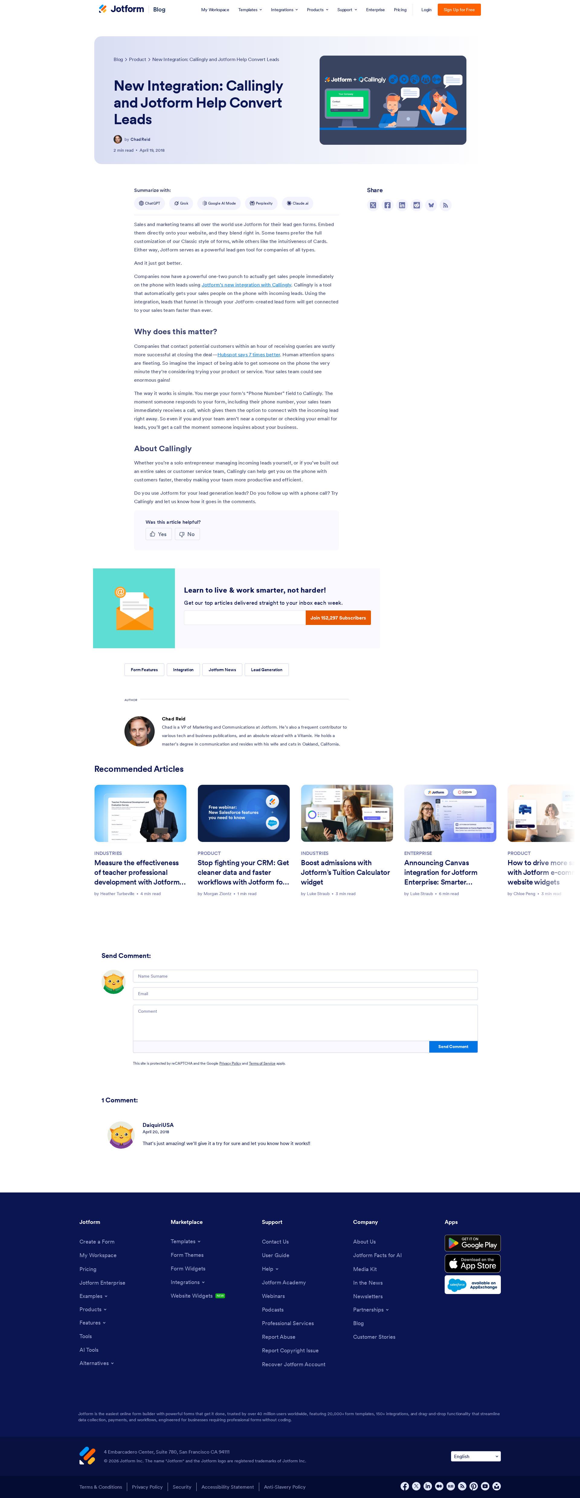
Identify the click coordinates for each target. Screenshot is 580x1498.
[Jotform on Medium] (439, 1486)
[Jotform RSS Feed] (462, 1486)
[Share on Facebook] (388, 205)
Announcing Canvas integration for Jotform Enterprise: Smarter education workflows (441, 873)
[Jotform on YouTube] (485, 1486)
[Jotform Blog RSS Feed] (446, 205)
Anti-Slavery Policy (285, 1487)
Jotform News (222, 669)
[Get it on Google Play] (473, 1243)
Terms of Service (262, 1063)
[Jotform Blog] (450, 1486)
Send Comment (453, 1046)
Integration (183, 669)
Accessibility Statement (227, 1487)
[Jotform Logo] (121, 9)
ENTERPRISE (418, 853)
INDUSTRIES (108, 853)
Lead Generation (266, 669)
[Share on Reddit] (417, 205)
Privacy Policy (230, 1063)
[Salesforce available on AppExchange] (473, 1284)
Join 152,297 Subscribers (338, 618)
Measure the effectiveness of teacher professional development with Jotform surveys (136, 873)
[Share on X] (373, 205)
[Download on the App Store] (473, 1263)
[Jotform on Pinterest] (473, 1486)
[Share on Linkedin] (402, 205)
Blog (159, 9)
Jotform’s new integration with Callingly (246, 285)
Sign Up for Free (459, 9)
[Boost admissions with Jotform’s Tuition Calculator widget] (347, 813)
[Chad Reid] (118, 139)
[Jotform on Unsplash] (496, 1486)
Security (182, 1487)
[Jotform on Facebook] (405, 1486)
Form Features (144, 669)
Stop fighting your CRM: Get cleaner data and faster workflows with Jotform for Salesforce (243, 873)
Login (426, 9)
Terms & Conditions (100, 1487)
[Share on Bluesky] (431, 205)
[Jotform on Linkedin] (428, 1486)
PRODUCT (209, 853)
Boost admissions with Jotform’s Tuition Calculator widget (345, 872)
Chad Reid (140, 139)
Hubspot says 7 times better (249, 354)
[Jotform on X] (416, 1486)
